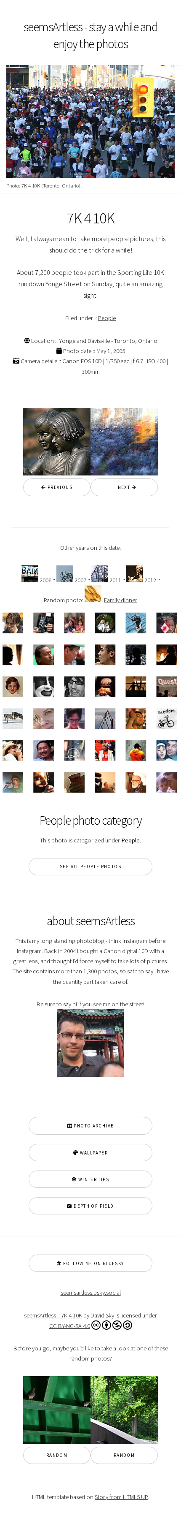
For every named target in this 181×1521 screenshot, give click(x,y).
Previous (59, 487)
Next (121, 487)
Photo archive (93, 1126)
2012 (150, 580)
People (107, 318)
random (56, 1455)
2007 (80, 580)
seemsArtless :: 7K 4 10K (53, 1315)
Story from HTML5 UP (121, 1497)
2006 (45, 580)
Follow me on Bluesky (93, 1263)
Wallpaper (93, 1153)
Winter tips (93, 1179)
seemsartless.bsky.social (91, 1292)
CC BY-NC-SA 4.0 (69, 1326)
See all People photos (90, 866)
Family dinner (120, 600)
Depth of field (93, 1206)
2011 (115, 580)
